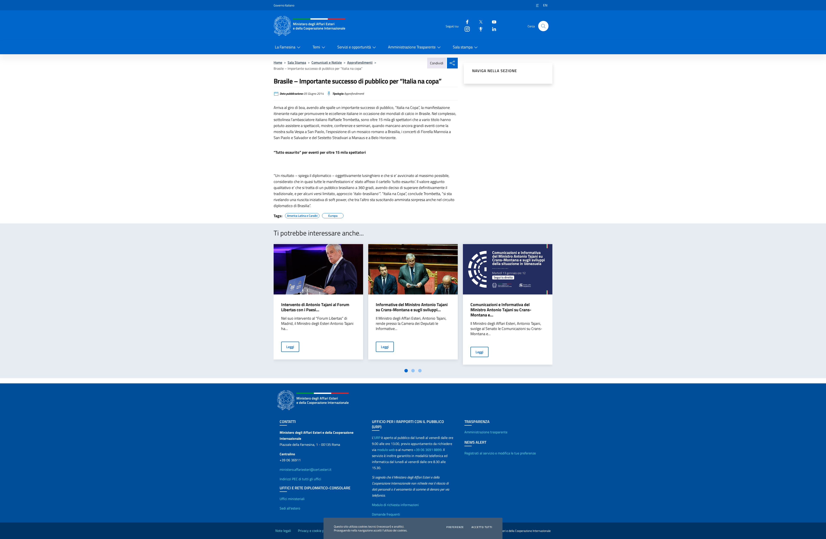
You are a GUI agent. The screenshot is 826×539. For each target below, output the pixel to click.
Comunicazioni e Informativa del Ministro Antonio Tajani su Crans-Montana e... (500, 310)
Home (278, 62)
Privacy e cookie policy (314, 530)
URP (377, 437)
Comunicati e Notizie (326, 62)
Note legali (283, 530)
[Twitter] (479, 22)
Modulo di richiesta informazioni (395, 504)
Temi (316, 47)
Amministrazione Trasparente (412, 47)
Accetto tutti (482, 527)
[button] (543, 26)
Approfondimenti (360, 62)
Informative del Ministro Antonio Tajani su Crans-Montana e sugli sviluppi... (412, 307)
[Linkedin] (492, 29)
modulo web (386, 449)
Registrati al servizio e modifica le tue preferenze (500, 453)
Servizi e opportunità (354, 47)
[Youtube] (492, 22)
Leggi (290, 346)
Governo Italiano (284, 5)
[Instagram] (465, 29)
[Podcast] (479, 29)
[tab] (406, 370)
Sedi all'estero (290, 508)
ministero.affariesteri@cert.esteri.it (305, 469)
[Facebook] (465, 22)
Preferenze (455, 527)
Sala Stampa (297, 62)
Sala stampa (463, 47)
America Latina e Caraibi (302, 215)
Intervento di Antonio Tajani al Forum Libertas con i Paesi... (315, 307)
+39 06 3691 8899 (428, 449)
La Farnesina (285, 47)
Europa (332, 215)
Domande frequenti (386, 514)
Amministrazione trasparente (485, 432)
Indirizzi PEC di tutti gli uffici (300, 479)
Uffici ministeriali (292, 498)
